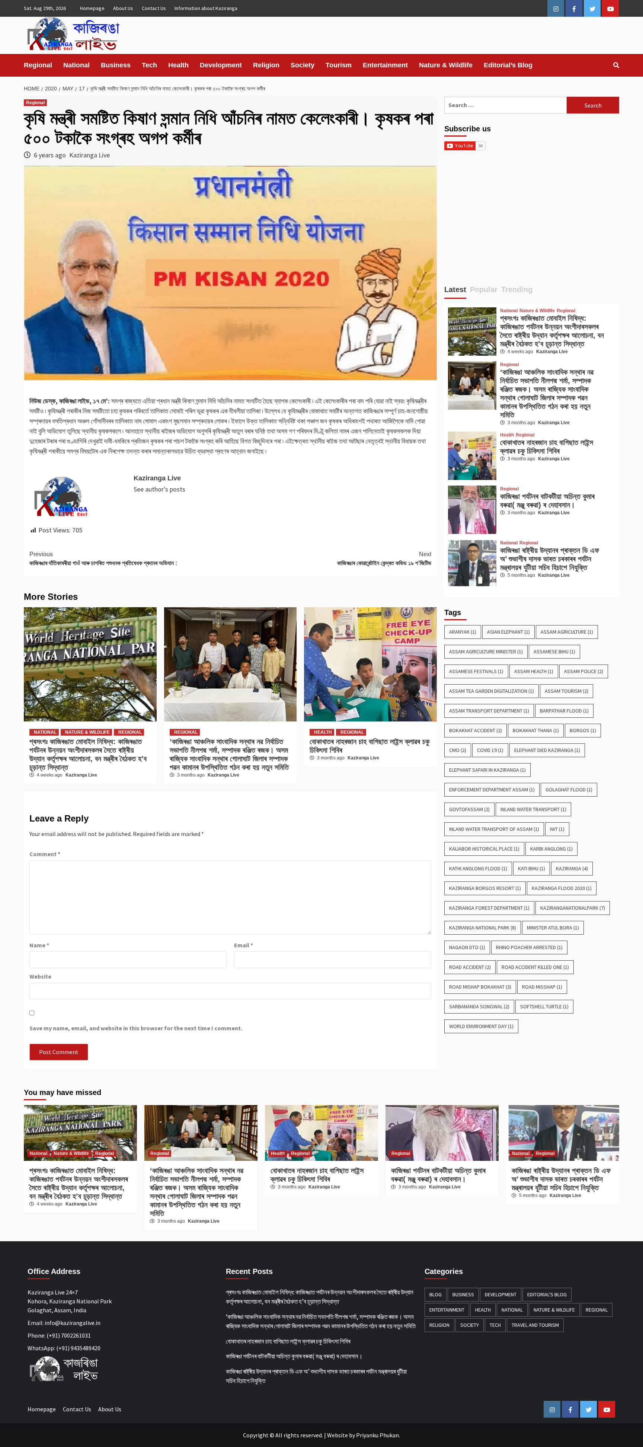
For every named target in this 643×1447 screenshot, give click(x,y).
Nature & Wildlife (446, 65)
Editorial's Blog (547, 1294)
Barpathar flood (564, 710)
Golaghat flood (569, 789)
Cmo (457, 750)
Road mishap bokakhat (480, 986)
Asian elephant (508, 631)
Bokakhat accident (475, 730)
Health (178, 65)
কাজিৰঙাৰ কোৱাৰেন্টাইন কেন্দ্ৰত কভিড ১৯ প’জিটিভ (384, 558)
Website (337, 1435)
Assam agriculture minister (486, 651)
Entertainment (385, 65)
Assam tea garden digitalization (491, 691)
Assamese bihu (554, 651)
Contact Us (154, 8)
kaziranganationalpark (572, 908)
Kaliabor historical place (484, 848)
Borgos (583, 730)
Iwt (557, 829)
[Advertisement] (531, 221)
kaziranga (572, 868)
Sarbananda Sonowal (479, 1006)
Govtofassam (469, 809)
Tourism (339, 65)
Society (302, 65)
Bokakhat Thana (536, 730)
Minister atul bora (553, 927)
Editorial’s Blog (508, 65)
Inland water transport (533, 809)
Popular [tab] (484, 289)
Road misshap (542, 986)
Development (221, 65)
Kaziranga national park (482, 927)
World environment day (481, 1026)
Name (39, 945)
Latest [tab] (455, 289)
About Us (123, 8)
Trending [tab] (516, 289)
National (76, 65)
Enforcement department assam (492, 789)
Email (243, 945)
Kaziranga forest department (489, 908)
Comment (44, 854)
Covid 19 (490, 750)
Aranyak (462, 631)
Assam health (533, 671)
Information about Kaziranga (206, 8)
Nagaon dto (467, 947)
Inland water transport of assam (494, 829)
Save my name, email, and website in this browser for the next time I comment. (135, 1028)
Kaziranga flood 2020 (562, 888)
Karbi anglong (551, 848)
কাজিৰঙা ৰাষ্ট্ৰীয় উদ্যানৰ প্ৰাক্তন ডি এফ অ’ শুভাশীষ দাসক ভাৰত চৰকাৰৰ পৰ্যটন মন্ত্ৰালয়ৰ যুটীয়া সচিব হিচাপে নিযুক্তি (549, 559)
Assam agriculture (567, 631)
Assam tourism (566, 691)
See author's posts (159, 489)
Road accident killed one (535, 967)
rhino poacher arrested (529, 947)
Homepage (92, 8)
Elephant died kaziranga (547, 750)
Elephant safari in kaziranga (487, 769)
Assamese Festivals (476, 671)
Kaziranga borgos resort (485, 888)
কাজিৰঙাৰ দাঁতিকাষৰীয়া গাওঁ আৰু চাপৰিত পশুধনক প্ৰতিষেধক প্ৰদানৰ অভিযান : (103, 558)
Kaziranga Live (89, 155)
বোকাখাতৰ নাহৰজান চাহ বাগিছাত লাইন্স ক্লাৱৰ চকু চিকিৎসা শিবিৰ (546, 446)
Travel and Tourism (535, 1325)
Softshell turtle (544, 1006)
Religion (266, 65)
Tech (149, 65)
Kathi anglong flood (478, 868)
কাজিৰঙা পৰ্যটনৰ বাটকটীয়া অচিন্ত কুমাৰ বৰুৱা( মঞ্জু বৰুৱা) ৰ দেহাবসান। (547, 500)
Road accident (470, 967)
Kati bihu (531, 868)
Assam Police (583, 671)
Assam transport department (489, 710)
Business (116, 65)
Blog (435, 1294)
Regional (38, 65)
